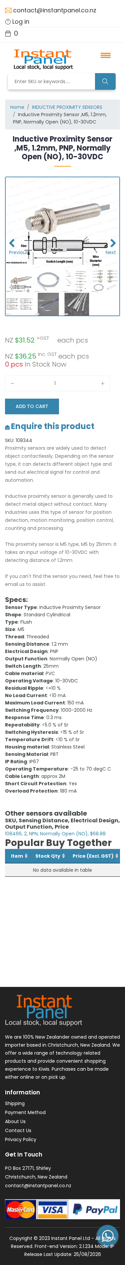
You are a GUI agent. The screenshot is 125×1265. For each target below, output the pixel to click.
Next (111, 252)
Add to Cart (32, 406)
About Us (15, 1121)
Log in (20, 21)
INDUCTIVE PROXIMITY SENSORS (67, 107)
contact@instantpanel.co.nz (54, 10)
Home (17, 107)
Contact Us (18, 1130)
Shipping (15, 1103)
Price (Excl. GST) (93, 856)
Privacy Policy (20, 1139)
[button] (104, 55)
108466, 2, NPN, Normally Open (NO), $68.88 (55, 833)
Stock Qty (47, 856)
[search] (105, 81)
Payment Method (25, 1112)
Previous (15, 252)
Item (17, 856)
